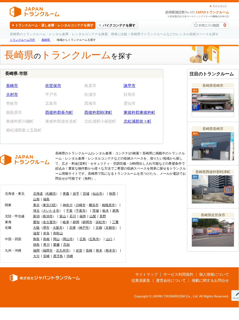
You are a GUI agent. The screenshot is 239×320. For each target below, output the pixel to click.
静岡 (76, 222)
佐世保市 (53, 85)
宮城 (86, 193)
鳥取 (36, 239)
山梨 (93, 216)
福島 (46, 199)
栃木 (105, 210)
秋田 (112, 193)
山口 (109, 239)
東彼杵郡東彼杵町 (139, 112)
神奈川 (68, 205)
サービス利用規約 (178, 274)
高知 (66, 245)
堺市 (46, 228)
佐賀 (79, 250)
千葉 (69, 210)
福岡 (36, 250)
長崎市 (12, 85)
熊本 (99, 250)
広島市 (94, 239)
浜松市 (100, 222)
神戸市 (84, 228)
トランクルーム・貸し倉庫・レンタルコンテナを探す (54, 25)
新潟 (36, 216)
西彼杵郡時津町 (98, 112)
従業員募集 (141, 280)
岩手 (76, 193)
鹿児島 (58, 256)
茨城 (95, 210)
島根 (46, 239)
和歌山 (58, 233)
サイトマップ (220, 5)
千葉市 (81, 210)
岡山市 (68, 239)
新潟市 (48, 216)
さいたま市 (51, 210)
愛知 (36, 222)
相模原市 (108, 205)
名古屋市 (49, 222)
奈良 (46, 233)
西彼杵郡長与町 (59, 112)
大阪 (36, 228)
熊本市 (110, 250)
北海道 (38, 193)
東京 (36, 205)
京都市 (110, 228)
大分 (36, 256)
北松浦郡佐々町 (137, 121)
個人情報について (214, 274)
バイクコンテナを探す (119, 25)
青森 (66, 193)
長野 (103, 216)
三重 (115, 222)
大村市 (12, 94)
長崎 (89, 250)
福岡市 (48, 250)
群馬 (115, 210)
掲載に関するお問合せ (210, 280)
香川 (46, 245)
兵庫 (72, 228)
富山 (62, 216)
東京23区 (49, 205)
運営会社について (171, 280)
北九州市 (62, 250)
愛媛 (56, 245)
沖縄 (69, 256)
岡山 (56, 239)
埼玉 (36, 210)
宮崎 (46, 256)
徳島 (36, 245)
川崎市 (81, 205)
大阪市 (57, 228)
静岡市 (87, 222)
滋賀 (36, 233)
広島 (83, 239)
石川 (72, 216)
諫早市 (129, 85)
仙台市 (97, 193)
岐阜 (66, 222)
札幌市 (51, 193)
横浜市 (94, 205)
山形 (36, 199)
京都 (99, 228)
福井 (83, 216)
